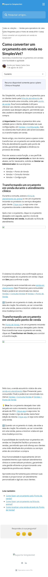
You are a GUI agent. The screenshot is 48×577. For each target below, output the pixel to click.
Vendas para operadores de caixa (32, 28)
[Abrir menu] (43, 4)
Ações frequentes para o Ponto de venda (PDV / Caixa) (23, 32)
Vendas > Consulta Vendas (13, 293)
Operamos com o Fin (25, 570)
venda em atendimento (12, 391)
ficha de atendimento (30, 98)
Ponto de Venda (12, 324)
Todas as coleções (9, 28)
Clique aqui (18, 204)
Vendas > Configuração (29, 127)
